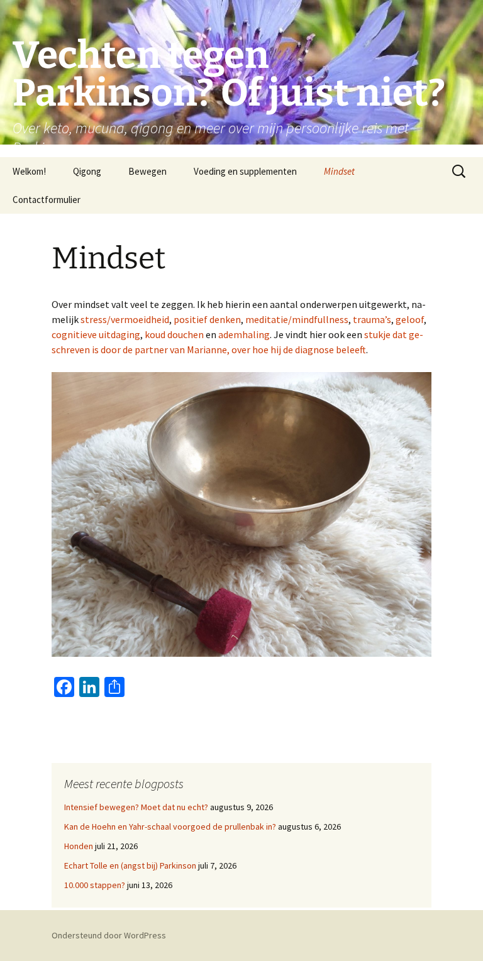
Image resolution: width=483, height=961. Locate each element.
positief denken (207, 319)
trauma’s (372, 319)
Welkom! (29, 171)
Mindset (339, 171)
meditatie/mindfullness (296, 319)
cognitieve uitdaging (96, 334)
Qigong (87, 171)
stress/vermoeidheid (124, 319)
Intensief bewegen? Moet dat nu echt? (136, 807)
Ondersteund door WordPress (109, 935)
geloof (410, 319)
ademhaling (244, 334)
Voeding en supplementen (245, 171)
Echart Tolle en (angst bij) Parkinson (130, 865)
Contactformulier (46, 200)
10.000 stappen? (94, 885)
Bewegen (147, 171)
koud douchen (174, 334)
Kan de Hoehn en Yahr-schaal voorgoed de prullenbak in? (170, 826)
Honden (78, 846)
